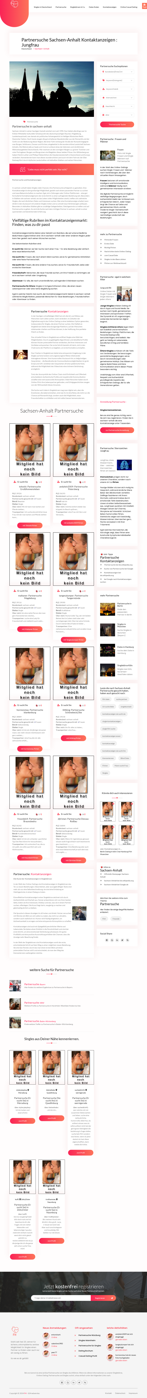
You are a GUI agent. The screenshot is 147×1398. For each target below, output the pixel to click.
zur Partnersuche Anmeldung (117, 430)
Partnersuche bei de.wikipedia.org (118, 565)
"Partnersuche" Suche (117, 124)
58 (39, 482)
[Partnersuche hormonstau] (29, 673)
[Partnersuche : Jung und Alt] (124, 293)
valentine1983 (57, 1343)
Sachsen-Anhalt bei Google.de (116, 884)
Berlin (102, 851)
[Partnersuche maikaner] (29, 559)
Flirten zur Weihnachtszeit (115, 263)
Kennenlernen (108, 758)
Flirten (105, 765)
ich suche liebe (108, 706)
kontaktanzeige (108, 743)
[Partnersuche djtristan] (73, 782)
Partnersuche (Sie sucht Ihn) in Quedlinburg (51, 1100)
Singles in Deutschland (43, 7)
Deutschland (26, 49)
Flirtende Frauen (111, 240)
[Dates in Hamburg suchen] (107, 650)
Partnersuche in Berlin (124, 604)
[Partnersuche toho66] (29, 450)
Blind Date (125, 758)
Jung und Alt (105, 287)
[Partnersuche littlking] (73, 673)
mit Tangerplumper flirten (73, 640)
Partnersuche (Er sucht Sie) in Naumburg (51, 1210)
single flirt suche (108, 729)
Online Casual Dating (128, 7)
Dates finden (94, 7)
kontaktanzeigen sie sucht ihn (114, 751)
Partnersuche (61, 7)
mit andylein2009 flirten (73, 523)
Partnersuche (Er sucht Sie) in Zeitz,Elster (22, 1207)
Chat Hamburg (122, 851)
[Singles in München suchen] (107, 630)
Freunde (116, 919)
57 (39, 814)
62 (83, 482)
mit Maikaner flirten (30, 629)
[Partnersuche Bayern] (15, 985)
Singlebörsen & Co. (77, 7)
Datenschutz (120, 1393)
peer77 (54, 1352)
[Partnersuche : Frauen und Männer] (107, 155)
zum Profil (23, 1121)
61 (83, 705)
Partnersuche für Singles (90, 1345)
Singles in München (121, 625)
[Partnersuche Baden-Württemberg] (15, 1022)
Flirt (104, 919)
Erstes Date (109, 243)
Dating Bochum (86, 1350)
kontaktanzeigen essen (111, 736)
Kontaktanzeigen (109, 7)
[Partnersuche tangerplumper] (73, 559)
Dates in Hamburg (125, 647)
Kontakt (108, 1393)
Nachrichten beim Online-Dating (117, 251)
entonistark (56, 1334)
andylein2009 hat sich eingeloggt (124, 1335)
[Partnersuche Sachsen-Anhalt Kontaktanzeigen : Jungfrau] (14, 4)
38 (39, 591)
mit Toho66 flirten (30, 525)
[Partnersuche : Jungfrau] (124, 465)
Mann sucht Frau (121, 765)
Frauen (120, 149)
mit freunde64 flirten (30, 858)
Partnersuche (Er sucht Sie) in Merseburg (22, 1100)
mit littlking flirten (73, 738)
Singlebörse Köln (125, 665)
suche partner (121, 699)
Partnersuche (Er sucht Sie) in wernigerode (80, 1100)
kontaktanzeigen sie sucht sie (113, 714)
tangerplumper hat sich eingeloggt (124, 1345)
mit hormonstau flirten (30, 749)
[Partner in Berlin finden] (107, 609)
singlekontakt (126, 706)
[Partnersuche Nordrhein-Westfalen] (15, 1004)
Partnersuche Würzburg (89, 1335)
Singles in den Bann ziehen (115, 259)
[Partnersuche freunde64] (29, 782)
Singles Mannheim (87, 1340)
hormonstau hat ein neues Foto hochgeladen (125, 1356)
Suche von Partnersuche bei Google (118, 569)
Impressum (133, 1393)
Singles (105, 773)
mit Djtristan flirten (73, 860)
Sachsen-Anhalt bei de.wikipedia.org (119, 880)
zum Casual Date (111, 255)
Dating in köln (110, 851)
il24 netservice (33, 1393)
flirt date (105, 699)
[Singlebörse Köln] (107, 670)
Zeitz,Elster (22, 1199)
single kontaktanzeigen (111, 721)
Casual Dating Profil (88, 1356)
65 (83, 591)
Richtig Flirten (110, 247)
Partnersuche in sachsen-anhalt (32, 126)
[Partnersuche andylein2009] (73, 450)
